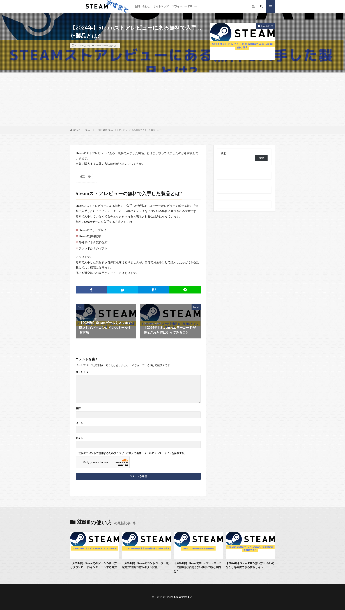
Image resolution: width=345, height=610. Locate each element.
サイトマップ (161, 6)
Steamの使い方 (109, 45)
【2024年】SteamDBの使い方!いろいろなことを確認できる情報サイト (250, 565)
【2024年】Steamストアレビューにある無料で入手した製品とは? (128, 130)
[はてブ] (153, 289)
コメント (82, 372)
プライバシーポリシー (184, 6)
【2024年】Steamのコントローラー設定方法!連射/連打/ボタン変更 (145, 565)
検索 (223, 153)
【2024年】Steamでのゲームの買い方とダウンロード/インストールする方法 (93, 565)
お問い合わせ (142, 6)
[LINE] (185, 289)
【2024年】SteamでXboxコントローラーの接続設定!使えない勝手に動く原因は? (198, 567)
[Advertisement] (172, 99)
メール (79, 423)
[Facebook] (91, 289)
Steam (98, 45)
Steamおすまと (183, 596)
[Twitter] (122, 289)
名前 (78, 408)
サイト (79, 438)
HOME (76, 130)
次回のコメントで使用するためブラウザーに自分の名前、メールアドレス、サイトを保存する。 (133, 453)
